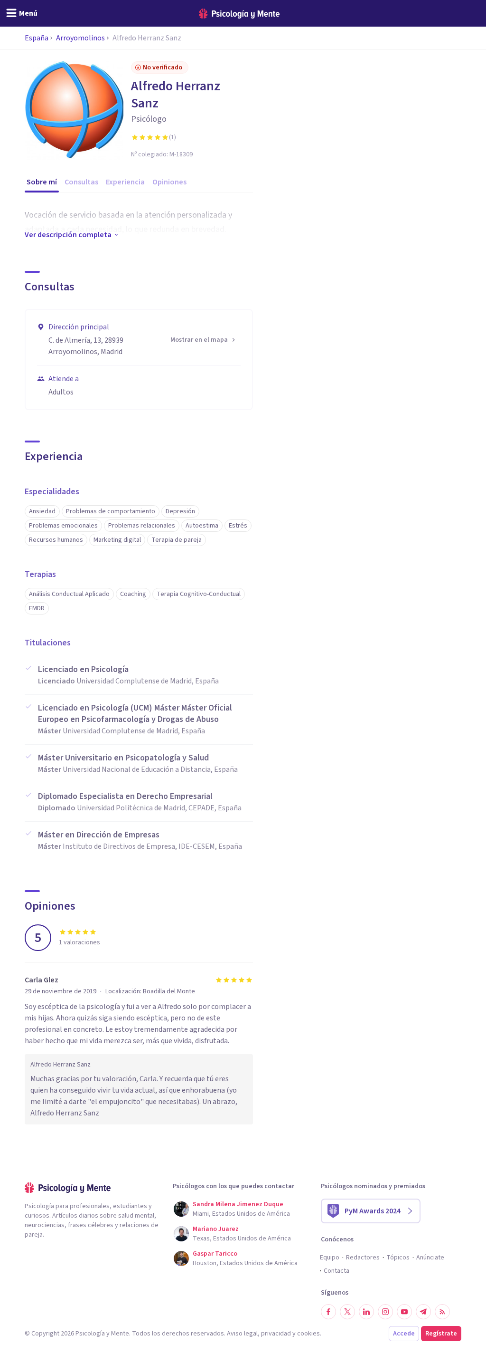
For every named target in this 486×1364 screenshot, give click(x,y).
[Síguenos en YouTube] (404, 1311)
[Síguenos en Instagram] (385, 1311)
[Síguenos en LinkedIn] (366, 1311)
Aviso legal (242, 1333)
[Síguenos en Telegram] (423, 1311)
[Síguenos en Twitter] (347, 1311)
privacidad (276, 1333)
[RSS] (442, 1311)
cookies (308, 1333)
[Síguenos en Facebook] (328, 1311)
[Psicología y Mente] (239, 14)
